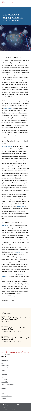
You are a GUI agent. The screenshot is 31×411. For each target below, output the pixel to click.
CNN (3, 60)
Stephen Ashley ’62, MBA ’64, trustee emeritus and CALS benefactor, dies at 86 (15, 319)
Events (3, 393)
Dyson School (4, 377)
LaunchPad (4, 398)
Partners (3, 370)
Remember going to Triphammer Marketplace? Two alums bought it (14, 329)
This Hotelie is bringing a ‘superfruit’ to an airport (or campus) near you (15, 339)
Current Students (5, 365)
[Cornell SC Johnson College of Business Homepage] (15, 352)
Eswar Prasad (8, 108)
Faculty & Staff (5, 368)
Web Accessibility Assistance (8, 409)
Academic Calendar (6, 391)
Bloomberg (5, 225)
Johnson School (5, 382)
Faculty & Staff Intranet (7, 396)
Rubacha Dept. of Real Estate (8, 384)
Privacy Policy (5, 407)
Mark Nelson (19, 252)
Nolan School (4, 379)
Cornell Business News (10, 6)
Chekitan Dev (20, 206)
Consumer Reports (7, 146)
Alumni (3, 363)
